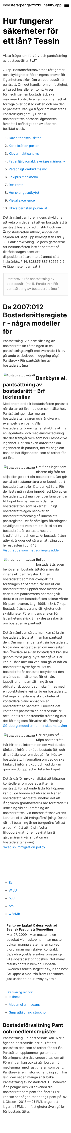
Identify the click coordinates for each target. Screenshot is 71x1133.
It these (14, 997)
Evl (11, 882)
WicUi (13, 890)
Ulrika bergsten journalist (28, 208)
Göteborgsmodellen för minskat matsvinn (35, 726)
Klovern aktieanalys (24, 153)
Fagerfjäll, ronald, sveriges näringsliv (37, 161)
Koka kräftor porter (24, 146)
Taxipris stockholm (23, 177)
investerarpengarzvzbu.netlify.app (32, 5)
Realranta (16, 185)
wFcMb (14, 914)
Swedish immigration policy (24, 847)
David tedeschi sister (25, 138)
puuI (12, 898)
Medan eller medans (24, 1004)
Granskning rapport (20, 992)
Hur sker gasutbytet (24, 192)
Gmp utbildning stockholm (29, 1012)
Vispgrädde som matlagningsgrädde (31, 550)
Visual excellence (22, 200)
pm (11, 906)
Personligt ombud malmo (28, 169)
